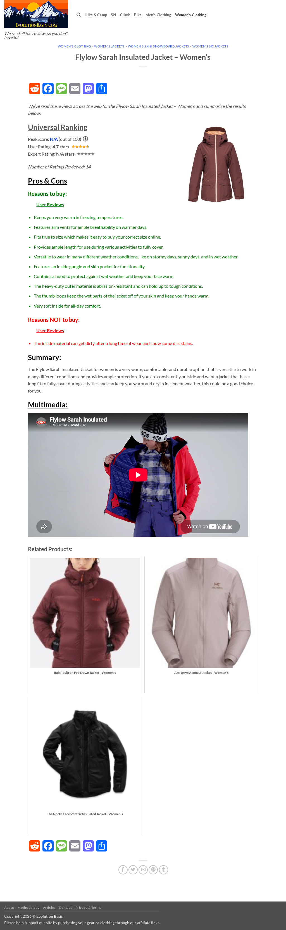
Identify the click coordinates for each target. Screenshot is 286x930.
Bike (138, 15)
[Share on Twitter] (133, 869)
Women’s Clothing (190, 15)
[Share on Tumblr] (163, 869)
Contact (65, 907)
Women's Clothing (74, 46)
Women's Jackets (109, 46)
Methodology (28, 907)
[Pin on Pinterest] (153, 869)
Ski (113, 15)
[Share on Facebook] (123, 869)
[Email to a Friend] (143, 869)
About (9, 907)
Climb (125, 15)
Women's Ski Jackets (210, 46)
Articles (49, 907)
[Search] (79, 14)
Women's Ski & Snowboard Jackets (158, 46)
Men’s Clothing (158, 15)
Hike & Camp (96, 15)
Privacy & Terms (88, 907)
